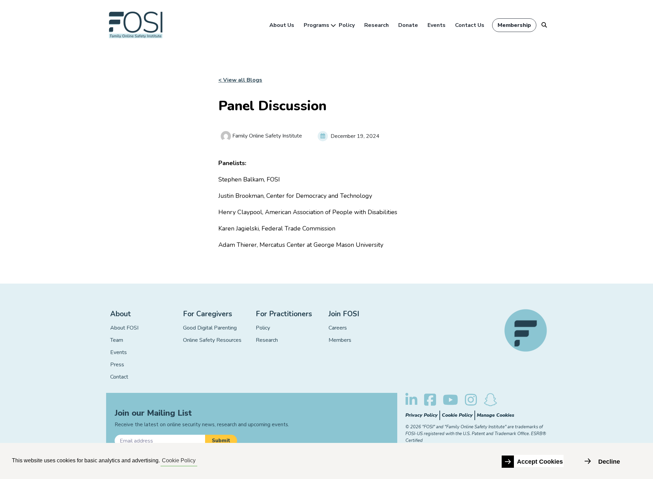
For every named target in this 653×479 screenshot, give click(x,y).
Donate (408, 25)
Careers (338, 328)
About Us (281, 25)
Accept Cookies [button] (540, 461)
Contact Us (469, 25)
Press (117, 364)
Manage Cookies (495, 415)
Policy (347, 25)
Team (116, 340)
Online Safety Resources (212, 340)
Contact (119, 377)
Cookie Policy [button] (179, 460)
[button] (221, 441)
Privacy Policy (421, 415)
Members (340, 340)
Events (437, 25)
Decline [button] (609, 461)
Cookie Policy (457, 415)
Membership (514, 25)
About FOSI (124, 328)
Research (376, 25)
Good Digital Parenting (210, 328)
